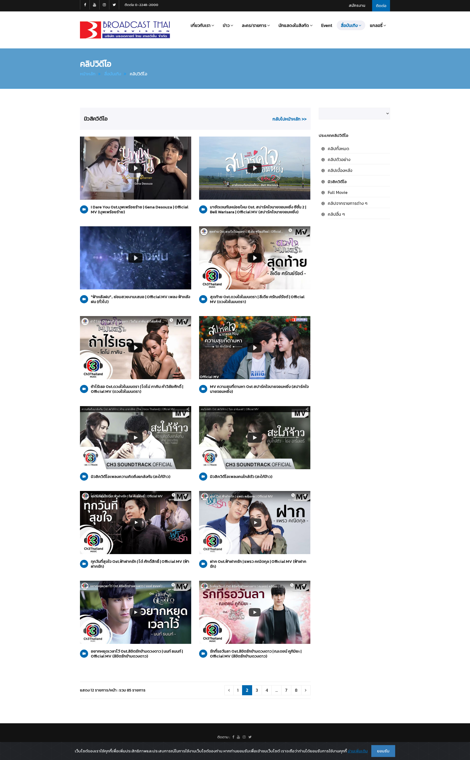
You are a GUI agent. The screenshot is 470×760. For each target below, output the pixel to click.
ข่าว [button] (226, 25)
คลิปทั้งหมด (338, 148)
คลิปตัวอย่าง (339, 159)
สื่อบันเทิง (112, 73)
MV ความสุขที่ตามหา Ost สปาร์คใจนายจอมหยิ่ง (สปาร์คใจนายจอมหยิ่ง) (259, 389)
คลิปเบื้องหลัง (340, 170)
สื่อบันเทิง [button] (349, 25)
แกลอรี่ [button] (376, 25)
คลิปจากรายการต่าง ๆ (347, 203)
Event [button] (326, 25)
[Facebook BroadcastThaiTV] (85, 5)
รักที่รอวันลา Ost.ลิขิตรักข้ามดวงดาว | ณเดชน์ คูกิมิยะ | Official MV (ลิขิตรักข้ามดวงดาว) (255, 654)
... (276, 690)
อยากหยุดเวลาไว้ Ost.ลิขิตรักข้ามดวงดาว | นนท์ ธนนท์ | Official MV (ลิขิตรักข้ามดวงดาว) (137, 654)
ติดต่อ (381, 5)
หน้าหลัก (87, 73)
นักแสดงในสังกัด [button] (294, 25)
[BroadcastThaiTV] (233, 737)
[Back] (229, 690)
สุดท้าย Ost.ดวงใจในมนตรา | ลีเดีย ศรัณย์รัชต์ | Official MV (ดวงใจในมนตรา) (257, 299)
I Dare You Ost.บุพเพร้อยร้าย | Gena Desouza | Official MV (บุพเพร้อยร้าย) (139, 209)
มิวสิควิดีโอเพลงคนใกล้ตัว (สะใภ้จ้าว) (241, 476)
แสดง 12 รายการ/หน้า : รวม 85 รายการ (113, 690)
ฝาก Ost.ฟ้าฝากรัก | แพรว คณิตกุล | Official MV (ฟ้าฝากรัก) (258, 564)
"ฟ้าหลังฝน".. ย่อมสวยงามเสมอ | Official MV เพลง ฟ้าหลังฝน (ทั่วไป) (140, 299)
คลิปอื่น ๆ (336, 214)
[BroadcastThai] (238, 737)
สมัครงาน (357, 5)
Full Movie (338, 192)
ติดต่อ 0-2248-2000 (141, 4)
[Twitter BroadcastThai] (114, 5)
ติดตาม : (223, 737)
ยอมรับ (383, 751)
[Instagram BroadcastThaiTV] (104, 5)
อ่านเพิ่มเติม (358, 751)
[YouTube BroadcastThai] (95, 5)
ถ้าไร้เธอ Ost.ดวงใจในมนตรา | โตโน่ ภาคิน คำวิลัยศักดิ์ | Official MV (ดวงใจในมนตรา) (137, 389)
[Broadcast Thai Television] (125, 30)
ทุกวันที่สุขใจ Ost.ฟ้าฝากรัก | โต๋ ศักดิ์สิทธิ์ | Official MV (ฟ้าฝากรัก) (140, 564)
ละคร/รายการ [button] (254, 25)
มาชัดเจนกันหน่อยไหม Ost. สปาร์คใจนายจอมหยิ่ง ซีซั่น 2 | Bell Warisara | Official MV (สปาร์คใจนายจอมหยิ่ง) (258, 209)
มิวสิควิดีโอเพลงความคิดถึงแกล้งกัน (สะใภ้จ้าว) (130, 476)
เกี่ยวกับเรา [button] (201, 25)
